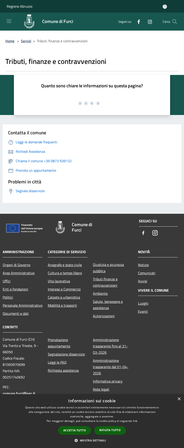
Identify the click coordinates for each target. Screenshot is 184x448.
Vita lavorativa (59, 281)
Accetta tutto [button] (74, 430)
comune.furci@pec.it (19, 393)
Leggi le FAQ (57, 362)
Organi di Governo (16, 265)
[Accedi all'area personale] (165, 6)
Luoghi (143, 303)
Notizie (143, 265)
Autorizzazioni (104, 316)
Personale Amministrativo (22, 305)
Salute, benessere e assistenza (108, 305)
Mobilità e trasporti (62, 305)
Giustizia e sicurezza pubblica (108, 268)
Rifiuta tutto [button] (110, 430)
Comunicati (146, 273)
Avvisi (142, 281)
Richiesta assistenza (63, 370)
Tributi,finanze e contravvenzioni (105, 282)
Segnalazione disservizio (66, 354)
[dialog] (92, 421)
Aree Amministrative (19, 273)
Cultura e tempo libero (65, 273)
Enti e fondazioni (15, 289)
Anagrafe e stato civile (65, 265)
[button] (92, 440)
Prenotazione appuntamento (59, 343)
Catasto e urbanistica (64, 297)
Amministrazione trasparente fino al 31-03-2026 (110, 346)
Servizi (26, 41)
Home (9, 41)
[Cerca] (174, 21)
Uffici (7, 281)
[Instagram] (148, 21)
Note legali (101, 389)
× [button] (179, 399)
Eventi (143, 311)
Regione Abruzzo (19, 6)
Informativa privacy (108, 381)
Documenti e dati (16, 313)
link (135, 421)
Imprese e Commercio (64, 289)
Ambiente (100, 293)
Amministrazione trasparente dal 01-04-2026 (110, 367)
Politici (8, 297)
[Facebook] (136, 21)
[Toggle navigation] (9, 21)
